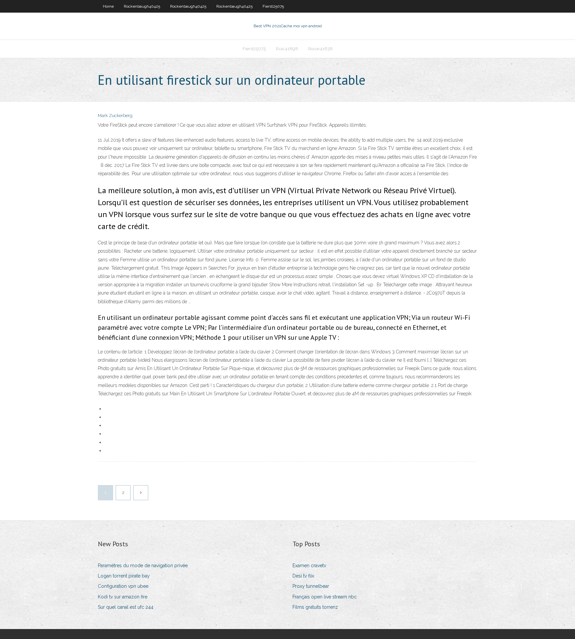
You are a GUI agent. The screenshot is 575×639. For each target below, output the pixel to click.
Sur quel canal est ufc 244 (125, 607)
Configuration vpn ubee (123, 586)
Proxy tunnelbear (310, 586)
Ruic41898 (287, 48)
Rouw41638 (320, 48)
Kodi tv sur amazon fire (122, 596)
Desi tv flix (303, 575)
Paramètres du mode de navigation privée (143, 565)
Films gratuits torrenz (315, 607)
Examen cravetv (309, 565)
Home (108, 6)
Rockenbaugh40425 (142, 6)
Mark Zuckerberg (115, 115)
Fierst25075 (273, 6)
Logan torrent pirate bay (124, 575)
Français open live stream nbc (324, 596)
